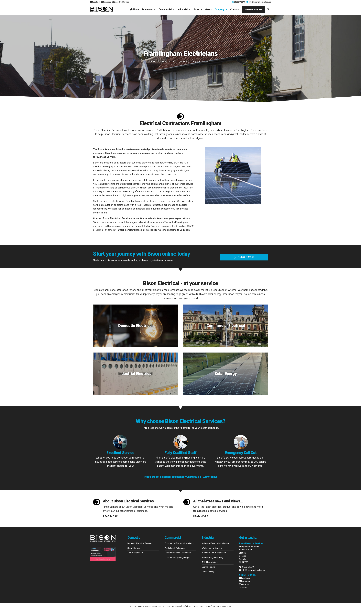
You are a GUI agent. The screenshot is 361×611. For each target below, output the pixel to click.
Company (219, 9)
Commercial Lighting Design (177, 557)
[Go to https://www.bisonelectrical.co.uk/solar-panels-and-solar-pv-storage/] (225, 374)
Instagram (107, 2)
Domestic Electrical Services (139, 543)
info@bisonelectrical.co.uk (260, 2)
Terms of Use (210, 606)
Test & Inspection (135, 553)
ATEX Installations (210, 562)
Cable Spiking (208, 571)
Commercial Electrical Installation (179, 543)
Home (136, 9)
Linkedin (117, 2)
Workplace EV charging (175, 548)
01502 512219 (239, 2)
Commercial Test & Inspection (178, 553)
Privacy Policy (198, 606)
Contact (234, 9)
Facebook (96, 2)
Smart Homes (133, 548)
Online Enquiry (254, 9)
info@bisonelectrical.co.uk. (131, 229)
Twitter (126, 2)
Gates (208, 9)
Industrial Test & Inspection (214, 553)
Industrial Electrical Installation (215, 543)
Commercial (165, 9)
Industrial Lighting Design (213, 557)
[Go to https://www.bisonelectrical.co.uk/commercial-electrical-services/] (225, 326)
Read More (110, 516)
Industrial (183, 9)
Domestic (147, 9)
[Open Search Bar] (268, 9)
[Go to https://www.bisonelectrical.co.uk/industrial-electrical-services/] (135, 374)
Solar (196, 9)
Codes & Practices (223, 606)
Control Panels (208, 567)
